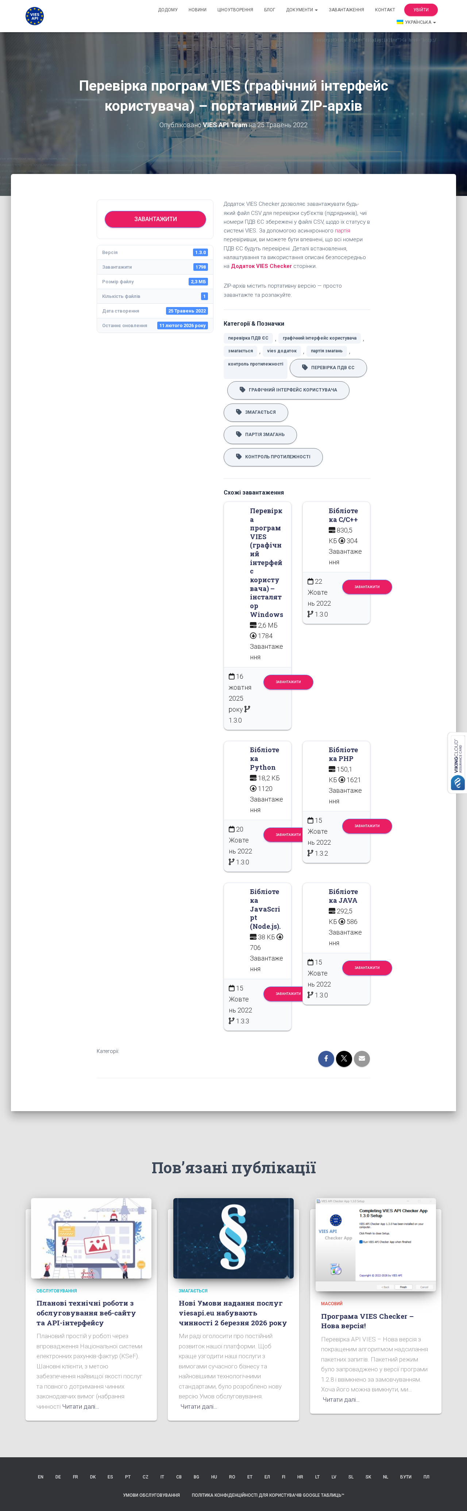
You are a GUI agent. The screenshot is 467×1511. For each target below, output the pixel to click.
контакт (385, 9)
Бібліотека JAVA (343, 896)
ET (249, 1477)
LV (334, 1477)
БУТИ (406, 1477)
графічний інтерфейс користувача (319, 338)
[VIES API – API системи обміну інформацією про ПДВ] (34, 16)
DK (93, 1477)
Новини (198, 9)
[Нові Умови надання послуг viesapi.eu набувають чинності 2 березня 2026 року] (233, 1238)
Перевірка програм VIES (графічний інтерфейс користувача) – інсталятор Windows (266, 562)
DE (58, 1477)
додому (168, 9)
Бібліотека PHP (343, 754)
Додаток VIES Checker (261, 266)
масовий (332, 1303)
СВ (179, 1477)
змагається (240, 350)
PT (128, 1477)
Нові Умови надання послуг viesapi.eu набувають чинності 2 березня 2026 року (233, 1312)
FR (75, 1477)
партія (342, 230)
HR (300, 1477)
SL (351, 1477)
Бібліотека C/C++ (343, 515)
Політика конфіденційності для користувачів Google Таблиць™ (268, 1495)
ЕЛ (267, 1477)
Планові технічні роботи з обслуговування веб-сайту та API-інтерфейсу (86, 1312)
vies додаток (282, 350)
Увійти (421, 9)
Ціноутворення (235, 9)
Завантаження (346, 9)
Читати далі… (80, 1406)
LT (317, 1477)
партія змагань (327, 350)
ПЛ (426, 1477)
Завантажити (155, 219)
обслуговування (56, 1291)
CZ (145, 1477)
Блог (269, 9)
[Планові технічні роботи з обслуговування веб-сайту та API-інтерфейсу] (91, 1238)
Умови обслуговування (151, 1495)
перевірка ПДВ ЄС (248, 338)
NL (385, 1477)
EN (40, 1477)
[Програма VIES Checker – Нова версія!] (376, 1244)
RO (232, 1477)
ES (110, 1477)
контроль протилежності (255, 364)
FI (283, 1477)
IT (162, 1477)
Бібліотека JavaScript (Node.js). (265, 909)
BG (196, 1477)
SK (368, 1477)
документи (300, 9)
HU (214, 1477)
